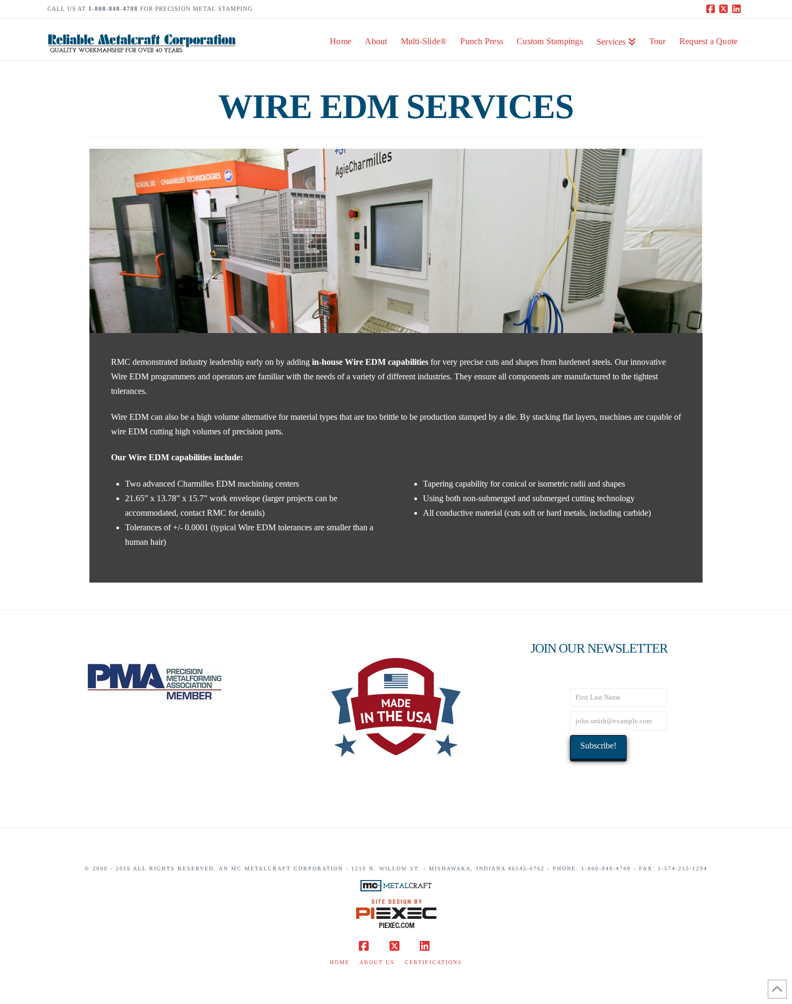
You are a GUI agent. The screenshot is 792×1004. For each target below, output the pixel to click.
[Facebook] (712, 8)
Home (340, 962)
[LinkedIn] (738, 8)
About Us (377, 962)
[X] (725, 8)
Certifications (433, 962)
